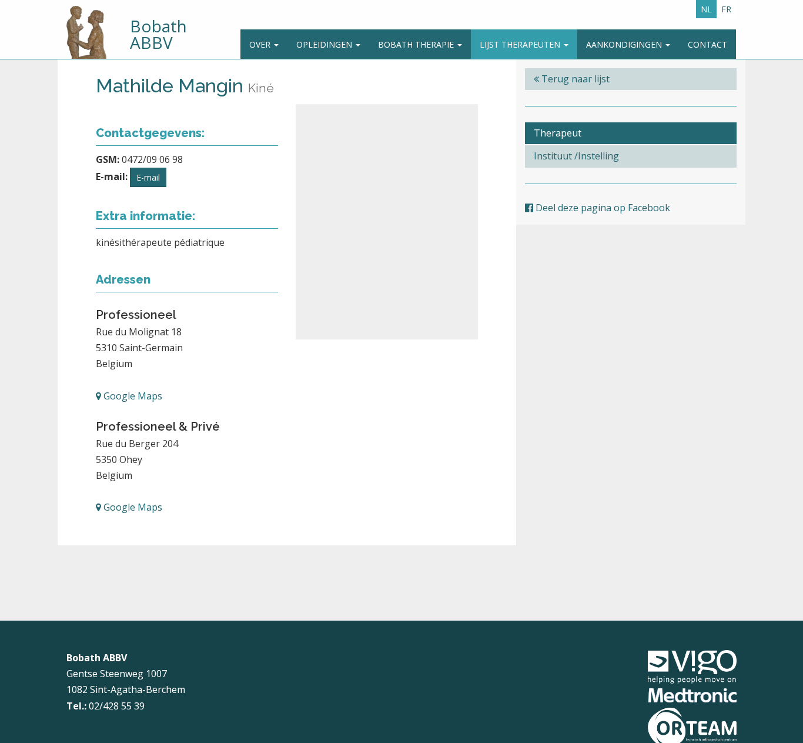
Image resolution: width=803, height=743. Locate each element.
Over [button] (261, 44)
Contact (707, 44)
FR (726, 9)
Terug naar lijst (574, 78)
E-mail (148, 177)
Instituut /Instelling (576, 155)
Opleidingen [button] (325, 44)
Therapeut (557, 132)
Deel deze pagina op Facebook (601, 207)
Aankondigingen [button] (625, 44)
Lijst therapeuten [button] (521, 44)
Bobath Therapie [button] (417, 44)
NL (706, 9)
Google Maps (131, 395)
